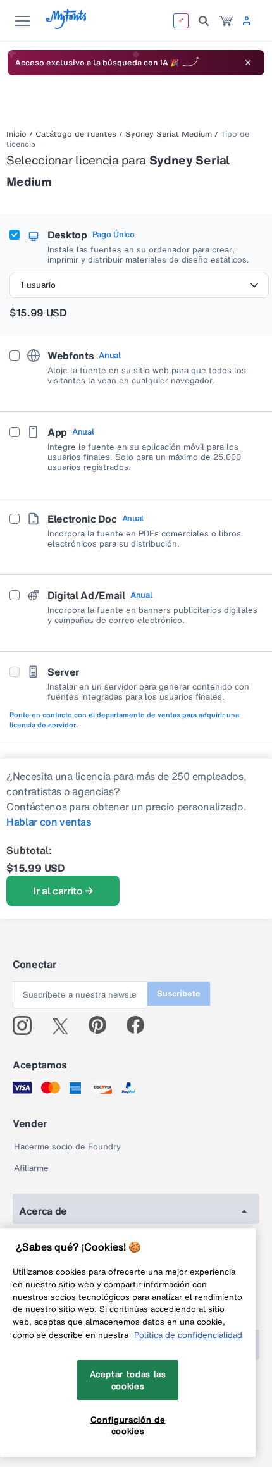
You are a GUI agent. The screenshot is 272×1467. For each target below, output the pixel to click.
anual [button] (109, 355)
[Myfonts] (67, 25)
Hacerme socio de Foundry (67, 1147)
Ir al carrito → (63, 890)
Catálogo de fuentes (75, 134)
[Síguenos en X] (65, 1025)
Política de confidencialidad (188, 1334)
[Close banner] (248, 62)
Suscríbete (179, 993)
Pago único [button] (113, 235)
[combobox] (139, 285)
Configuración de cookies (128, 1425)
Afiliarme (31, 1168)
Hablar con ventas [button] (49, 821)
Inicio (16, 134)
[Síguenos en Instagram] (27, 1025)
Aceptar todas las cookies (128, 1380)
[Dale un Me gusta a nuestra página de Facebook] (141, 1025)
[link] (226, 21)
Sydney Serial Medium (168, 134)
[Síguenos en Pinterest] (103, 1025)
